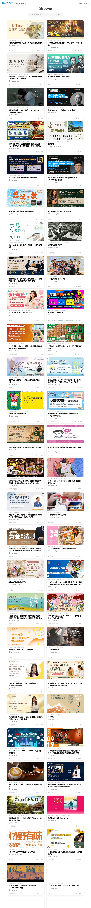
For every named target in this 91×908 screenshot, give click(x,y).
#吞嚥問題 (51, 522)
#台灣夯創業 (12, 522)
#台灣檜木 (51, 253)
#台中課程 (51, 590)
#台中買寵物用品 (53, 624)
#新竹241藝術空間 (14, 421)
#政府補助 (51, 860)
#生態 (10, 253)
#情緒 (50, 455)
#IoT (10, 758)
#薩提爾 (11, 455)
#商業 (50, 84)
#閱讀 (10, 624)
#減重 (50, 691)
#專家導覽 (51, 354)
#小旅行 (50, 725)
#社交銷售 (12, 556)
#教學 (50, 219)
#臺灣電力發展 (52, 421)
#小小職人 (12, 50)
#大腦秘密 (12, 725)
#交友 (10, 320)
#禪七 (50, 152)
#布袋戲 (11, 219)
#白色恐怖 (51, 388)
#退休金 (50, 792)
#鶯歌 (10, 657)
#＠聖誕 (11, 590)
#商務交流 (12, 286)
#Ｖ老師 (50, 556)
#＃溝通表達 (12, 893)
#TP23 (50, 286)
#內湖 (50, 657)
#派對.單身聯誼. (13, 489)
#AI (49, 118)
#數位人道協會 (13, 354)
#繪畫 (50, 489)
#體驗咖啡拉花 (13, 792)
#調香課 (11, 84)
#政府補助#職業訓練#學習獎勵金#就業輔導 (60, 320)
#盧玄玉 (11, 388)
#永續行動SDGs (13, 826)
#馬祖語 (11, 860)
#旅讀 (50, 758)
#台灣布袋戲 (51, 50)
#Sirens (11, 118)
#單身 (50, 893)
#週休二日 (12, 691)
